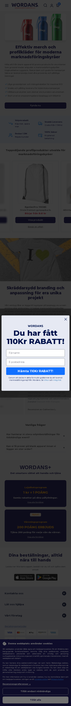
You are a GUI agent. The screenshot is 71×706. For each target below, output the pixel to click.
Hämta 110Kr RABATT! (35, 371)
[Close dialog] (65, 319)
